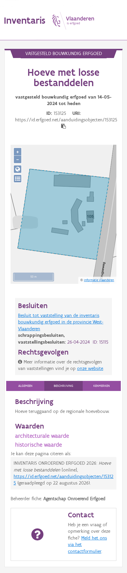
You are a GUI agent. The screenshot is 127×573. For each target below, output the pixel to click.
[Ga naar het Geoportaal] (17, 169)
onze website (90, 368)
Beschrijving (63, 386)
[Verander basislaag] (17, 178)
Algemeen (25, 386)
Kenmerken (101, 386)
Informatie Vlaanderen (99, 280)
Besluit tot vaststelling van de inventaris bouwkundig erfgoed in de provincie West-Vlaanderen (60, 322)
